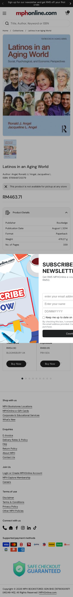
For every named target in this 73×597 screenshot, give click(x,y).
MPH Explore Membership (16, 477)
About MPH (9, 453)
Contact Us (9, 457)
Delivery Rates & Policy (15, 439)
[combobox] (36, 23)
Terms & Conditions (13, 502)
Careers (7, 482)
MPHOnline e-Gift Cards (16, 410)
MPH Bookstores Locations (17, 406)
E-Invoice (8, 435)
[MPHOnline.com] (36, 13)
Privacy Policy (10, 506)
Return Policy (10, 448)
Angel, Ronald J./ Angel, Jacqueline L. (31, 174)
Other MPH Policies (13, 510)
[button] (66, 13)
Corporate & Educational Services (21, 415)
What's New (9, 419)
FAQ (5, 444)
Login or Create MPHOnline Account (22, 473)
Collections (18, 30)
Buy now (16, 363)
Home (5, 30)
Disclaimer (8, 497)
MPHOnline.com (48, 592)
